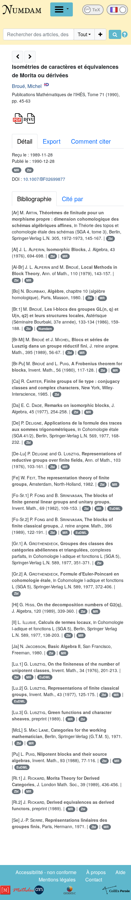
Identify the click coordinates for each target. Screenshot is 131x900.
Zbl (29, 170)
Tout (82, 34)
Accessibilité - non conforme (46, 872)
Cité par (72, 198)
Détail (24, 141)
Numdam (45, 328)
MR (16, 170)
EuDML (114, 508)
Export (52, 141)
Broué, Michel (27, 85)
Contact (93, 879)
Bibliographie (34, 198)
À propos (96, 872)
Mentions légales (57, 879)
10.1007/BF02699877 (44, 179)
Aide (120, 872)
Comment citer (91, 141)
